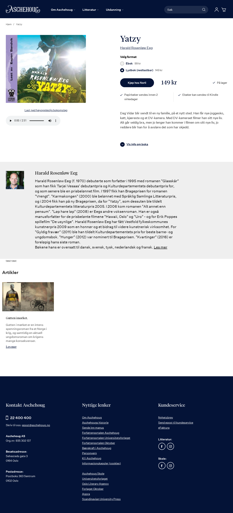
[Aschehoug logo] (23, 9)
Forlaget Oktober (93, 489)
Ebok (133, 63)
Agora (86, 494)
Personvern (89, 453)
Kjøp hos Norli (137, 82)
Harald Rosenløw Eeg (136, 48)
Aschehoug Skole (93, 473)
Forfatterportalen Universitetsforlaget (106, 438)
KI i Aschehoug (91, 458)
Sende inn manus (93, 427)
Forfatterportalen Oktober (98, 443)
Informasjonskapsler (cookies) (101, 463)
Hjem (9, 24)
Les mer (160, 247)
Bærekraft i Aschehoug (96, 448)
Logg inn (217, 10)
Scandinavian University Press (101, 499)
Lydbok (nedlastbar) (144, 70)
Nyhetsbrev (165, 417)
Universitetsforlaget (95, 478)
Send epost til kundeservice (175, 422)
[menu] (87, 9)
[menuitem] (63, 9)
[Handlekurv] (224, 10)
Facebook (161, 446)
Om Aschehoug (92, 417)
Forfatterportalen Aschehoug (100, 433)
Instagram (170, 446)
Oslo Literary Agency (95, 484)
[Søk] (204, 9)
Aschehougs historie (95, 422)
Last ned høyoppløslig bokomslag (46, 110)
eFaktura (163, 427)
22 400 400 (20, 417)
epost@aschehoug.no (36, 425)
